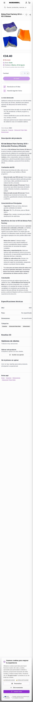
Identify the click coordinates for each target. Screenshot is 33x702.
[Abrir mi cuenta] (26, 3)
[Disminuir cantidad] (21, 73)
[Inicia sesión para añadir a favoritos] (26, 14)
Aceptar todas (18, 691)
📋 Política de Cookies (9, 680)
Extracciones (5, 132)
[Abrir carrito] (29, 3)
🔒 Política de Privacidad (22, 680)
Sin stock (16, 78)
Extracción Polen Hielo (20, 130)
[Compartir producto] (30, 14)
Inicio (3, 378)
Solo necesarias (18, 687)
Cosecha (10, 130)
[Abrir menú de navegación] (4, 2)
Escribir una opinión (18, 354)
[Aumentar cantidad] (27, 73)
